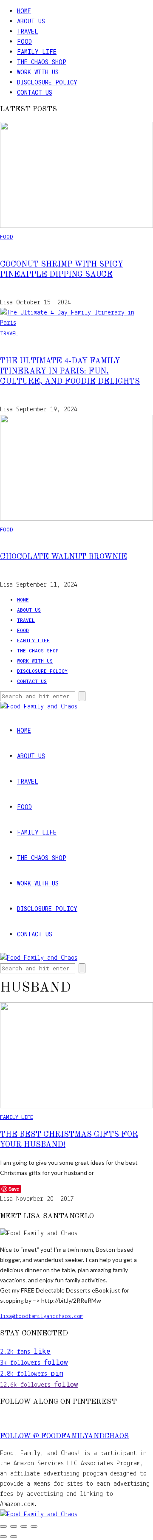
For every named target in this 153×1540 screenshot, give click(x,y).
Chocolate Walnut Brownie (63, 557)
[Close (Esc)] (34, 1526)
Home (24, 11)
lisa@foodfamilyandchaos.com (41, 1316)
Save (13, 1189)
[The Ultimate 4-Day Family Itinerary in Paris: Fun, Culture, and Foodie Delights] (76, 323)
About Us (31, 21)
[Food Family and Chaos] (38, 1514)
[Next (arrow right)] (13, 1536)
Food (24, 41)
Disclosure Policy (47, 82)
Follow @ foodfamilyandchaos (64, 1436)
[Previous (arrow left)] (3, 1536)
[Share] (23, 1526)
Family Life (37, 52)
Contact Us (34, 92)
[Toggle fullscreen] (13, 1526)
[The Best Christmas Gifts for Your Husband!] (76, 1106)
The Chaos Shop (41, 62)
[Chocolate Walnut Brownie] (76, 519)
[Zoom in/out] (3, 1526)
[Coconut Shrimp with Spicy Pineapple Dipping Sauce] (76, 226)
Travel (27, 31)
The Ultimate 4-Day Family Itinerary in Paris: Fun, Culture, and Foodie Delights (70, 371)
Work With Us (38, 72)
